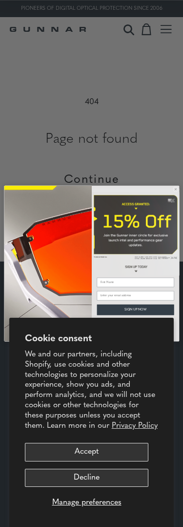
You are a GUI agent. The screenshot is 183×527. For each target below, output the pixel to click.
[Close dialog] (175, 189)
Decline (87, 478)
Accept (87, 452)
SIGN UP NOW (135, 309)
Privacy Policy (135, 426)
